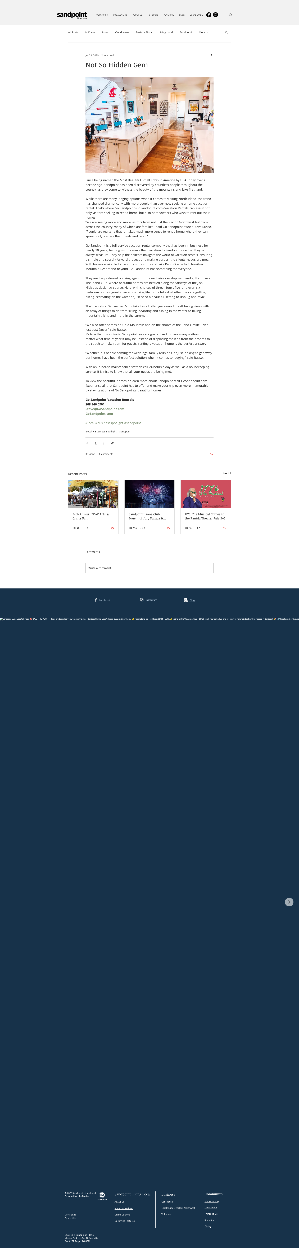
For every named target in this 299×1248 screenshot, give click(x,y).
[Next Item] (289, 902)
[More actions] (211, 55)
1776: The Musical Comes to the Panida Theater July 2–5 (205, 516)
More (202, 32)
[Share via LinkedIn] (104, 443)
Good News (122, 32)
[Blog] (186, 600)
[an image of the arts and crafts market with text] (93, 494)
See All (227, 473)
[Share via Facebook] (87, 443)
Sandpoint (186, 32)
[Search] (230, 15)
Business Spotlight (105, 431)
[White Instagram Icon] (142, 600)
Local (105, 32)
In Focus (90, 32)
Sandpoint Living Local (84, 1193)
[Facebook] (208, 14)
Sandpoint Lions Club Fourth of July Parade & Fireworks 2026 (146, 516)
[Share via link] (112, 443)
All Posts (73, 32)
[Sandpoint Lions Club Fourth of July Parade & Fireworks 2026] (150, 494)
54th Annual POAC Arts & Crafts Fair (91, 516)
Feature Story (144, 32)
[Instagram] (215, 14)
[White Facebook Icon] (96, 600)
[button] (102, 14)
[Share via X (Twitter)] (95, 443)
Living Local (166, 32)
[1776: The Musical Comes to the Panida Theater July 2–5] (206, 494)
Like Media (83, 1196)
